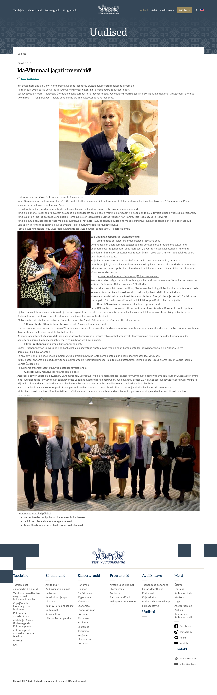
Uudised (143, 10)
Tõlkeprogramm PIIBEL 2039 (123, 603)
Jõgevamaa (84, 597)
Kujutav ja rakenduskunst (60, 605)
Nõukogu (18, 640)
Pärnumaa (84, 618)
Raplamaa (83, 622)
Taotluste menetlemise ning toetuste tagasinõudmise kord (26, 596)
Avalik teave (167, 10)
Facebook (185, 626)
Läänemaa (84, 605)
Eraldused (148, 593)
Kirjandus (50, 601)
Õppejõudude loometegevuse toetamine (22, 606)
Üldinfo (178, 584)
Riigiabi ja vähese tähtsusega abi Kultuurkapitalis (23, 623)
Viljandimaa (84, 639)
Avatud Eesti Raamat (122, 584)
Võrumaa (83, 643)
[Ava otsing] (196, 10)
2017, (23, 78)
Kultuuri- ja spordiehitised (21, 615)
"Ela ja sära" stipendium (59, 618)
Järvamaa (83, 601)
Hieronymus (117, 588)
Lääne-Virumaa (86, 609)
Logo (177, 601)
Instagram (186, 631)
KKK (15, 644)
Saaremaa (83, 626)
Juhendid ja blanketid (25, 588)
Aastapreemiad (183, 605)
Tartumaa (83, 630)
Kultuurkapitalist (183, 593)
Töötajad (179, 588)
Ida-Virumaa (85, 593)
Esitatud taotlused (152, 588)
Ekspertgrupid (52, 10)
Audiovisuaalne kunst (57, 588)
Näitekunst (51, 609)
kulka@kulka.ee (188, 664)
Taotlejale (18, 10)
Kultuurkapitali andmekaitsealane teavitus (23, 633)
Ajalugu (178, 609)
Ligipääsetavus (150, 605)
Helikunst (50, 593)
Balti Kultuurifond (120, 597)
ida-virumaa (33, 78)
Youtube (184, 643)
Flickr (183, 637)
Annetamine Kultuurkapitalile (183, 615)
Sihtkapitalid (34, 10)
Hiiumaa (82, 588)
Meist (154, 10)
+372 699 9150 (189, 658)
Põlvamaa (83, 614)
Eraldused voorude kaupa (156, 601)
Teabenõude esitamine (155, 584)
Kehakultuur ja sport (57, 597)
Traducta (115, 593)
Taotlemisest (20, 584)
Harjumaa (83, 584)
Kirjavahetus (149, 597)
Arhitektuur (51, 584)
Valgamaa (83, 635)
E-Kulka (183, 10)
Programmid (70, 10)
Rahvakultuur (53, 614)
